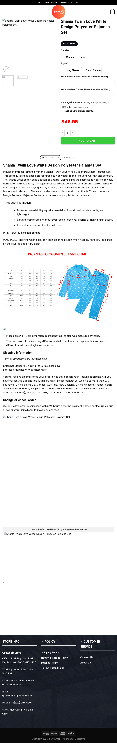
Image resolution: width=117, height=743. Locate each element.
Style (64, 63)
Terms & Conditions (52, 668)
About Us (85, 663)
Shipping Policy (50, 652)
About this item (51, 158)
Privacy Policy (49, 663)
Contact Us (86, 657)
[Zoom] (6, 69)
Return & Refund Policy (54, 658)
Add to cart (88, 140)
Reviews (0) (69, 158)
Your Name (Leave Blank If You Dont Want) (84, 76)
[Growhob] (58, 12)
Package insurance (71, 102)
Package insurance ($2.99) (79, 111)
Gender (65, 50)
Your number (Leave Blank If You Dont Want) (85, 89)
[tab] (50, 158)
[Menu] (4, 12)
